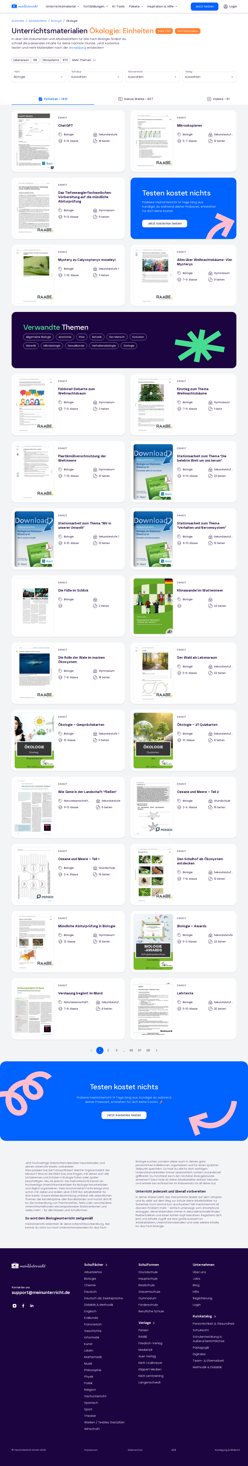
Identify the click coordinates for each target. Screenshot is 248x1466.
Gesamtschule (149, 1292)
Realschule (147, 1285)
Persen (144, 1330)
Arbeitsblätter (38, 21)
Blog (196, 1285)
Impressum (91, 1449)
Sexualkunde (76, 345)
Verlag (188, 72)
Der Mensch (117, 337)
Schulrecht (201, 1330)
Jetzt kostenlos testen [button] (165, 223)
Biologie (56, 21)
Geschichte (92, 1331)
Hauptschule (148, 1279)
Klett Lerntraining (151, 1376)
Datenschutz (135, 1449)
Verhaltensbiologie (104, 345)
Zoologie (128, 345)
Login (197, 1305)
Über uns (199, 1272)
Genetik (31, 345)
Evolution (138, 337)
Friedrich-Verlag (150, 1343)
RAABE (143, 1337)
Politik (88, 1383)
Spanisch (91, 1403)
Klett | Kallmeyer (150, 1363)
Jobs (196, 1279)
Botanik (97, 337)
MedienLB (145, 1350)
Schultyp (77, 72)
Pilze (82, 337)
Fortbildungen (94, 6)
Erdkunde (91, 1318)
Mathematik (93, 1357)
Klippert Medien (150, 1369)
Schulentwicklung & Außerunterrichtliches (209, 1339)
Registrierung (202, 1298)
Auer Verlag (147, 1356)
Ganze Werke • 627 (138, 99)
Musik (88, 1363)
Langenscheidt (150, 1382)
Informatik (91, 1337)
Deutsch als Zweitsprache (103, 1298)
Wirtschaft (92, 1429)
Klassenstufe (135, 72)
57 (140, 1050)
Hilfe (196, 1292)
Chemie (90, 1285)
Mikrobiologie (52, 345)
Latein (88, 1350)
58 (148, 1050)
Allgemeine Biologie (38, 337)
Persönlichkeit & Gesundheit (214, 1324)
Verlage (145, 1323)
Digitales (199, 1354)
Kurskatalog (202, 1316)
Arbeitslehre (93, 1272)
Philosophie (92, 1370)
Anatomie (65, 337)
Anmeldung (77, 48)
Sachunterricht (95, 1396)
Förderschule (148, 1305)
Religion (90, 1390)
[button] (118, 6)
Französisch (93, 1324)
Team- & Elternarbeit (208, 1361)
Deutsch (90, 1292)
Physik (88, 1377)
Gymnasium (147, 1298)
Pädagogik (201, 1348)
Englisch (90, 1311)
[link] (25, 6)
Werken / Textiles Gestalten (104, 1422)
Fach (17, 72)
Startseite (18, 21)
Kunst (88, 1344)
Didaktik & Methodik (98, 1305)
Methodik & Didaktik (207, 1367)
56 (131, 1050)
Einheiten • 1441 (55, 99)
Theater (90, 1416)
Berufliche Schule (151, 1311)
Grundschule (148, 1272)
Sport (88, 1409)
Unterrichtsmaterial (61, 6)
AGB (173, 1449)
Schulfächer (93, 1265)
